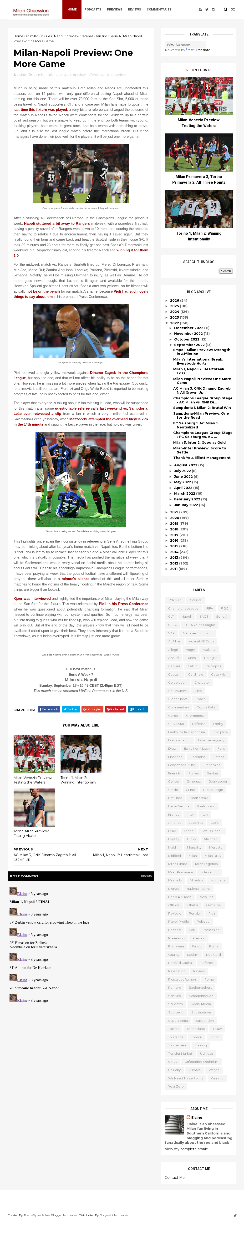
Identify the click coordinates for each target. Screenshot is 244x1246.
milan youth (210, 872)
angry (190, 649)
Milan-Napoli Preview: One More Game (202, 381)
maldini (173, 847)
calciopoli (213, 666)
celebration (177, 682)
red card (213, 954)
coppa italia (206, 707)
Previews (114, 9)
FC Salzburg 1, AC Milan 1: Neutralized (196, 425)
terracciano (196, 1029)
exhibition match (197, 748)
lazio (215, 822)
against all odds (201, 641)
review (199, 971)
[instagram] (213, 9)
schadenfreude (201, 996)
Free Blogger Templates (61, 1215)
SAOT (203, 616)
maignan (210, 839)
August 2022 (186, 465)
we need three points (185, 1078)
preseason (176, 938)
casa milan (219, 674)
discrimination (179, 740)
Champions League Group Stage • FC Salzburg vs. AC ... (203, 435)
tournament (177, 1045)
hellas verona (178, 806)
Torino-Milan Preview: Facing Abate (31, 833)
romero (174, 987)
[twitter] (206, 9)
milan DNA (213, 856)
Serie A (115, 36)
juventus (196, 822)
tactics (173, 1029)
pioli (211, 913)
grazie (173, 790)
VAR (171, 633)
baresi (191, 658)
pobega (203, 921)
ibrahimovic (206, 806)
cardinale (195, 674)
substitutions (201, 1012)
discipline (220, 732)
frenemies (211, 765)
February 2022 (187, 499)
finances (175, 757)
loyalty (173, 839)
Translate (203, 50)
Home (71, 9)
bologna (211, 658)
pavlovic (174, 913)
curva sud (176, 724)
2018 (174, 529)
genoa (173, 781)
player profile (178, 921)
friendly (174, 773)
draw (172, 748)
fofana (219, 757)
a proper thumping (198, 633)
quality (173, 954)
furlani (193, 773)
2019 (174, 523)
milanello (175, 880)
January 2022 (186, 505)
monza (173, 888)
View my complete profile (186, 1149)
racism (192, 954)
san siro (101, 36)
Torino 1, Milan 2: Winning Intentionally (78, 780)
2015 (174, 546)
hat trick (175, 798)
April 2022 (183, 488)
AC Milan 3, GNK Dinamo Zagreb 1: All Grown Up (202, 390)
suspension (205, 1020)
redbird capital (180, 963)
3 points (195, 600)
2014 (175, 552)
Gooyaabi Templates (114, 1215)
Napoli (59, 36)
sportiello (175, 1012)
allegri (173, 649)
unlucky (174, 1070)
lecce (189, 831)
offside (173, 905)
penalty (195, 913)
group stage (213, 790)
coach (200, 699)
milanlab (196, 880)
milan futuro (177, 864)
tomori (196, 1037)
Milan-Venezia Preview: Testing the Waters (33, 780)
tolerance (175, 1037)
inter (190, 814)
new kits (206, 897)
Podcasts (93, 9)
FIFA (209, 608)
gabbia (212, 773)
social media (201, 1004)
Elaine (196, 1117)
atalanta (209, 649)
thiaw (217, 1029)
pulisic (196, 946)
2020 (175, 518)
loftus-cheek (212, 831)
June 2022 (184, 476)
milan (193, 856)
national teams (198, 888)
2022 (175, 323)
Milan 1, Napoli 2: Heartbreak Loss (198, 371)
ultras (172, 1061)
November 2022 (189, 333)
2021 (174, 512)
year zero (176, 1086)
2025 (175, 306)
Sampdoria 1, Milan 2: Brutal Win (202, 408)
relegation (176, 971)
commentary (178, 707)
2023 (175, 317)
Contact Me (175, 1177)
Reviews (134, 9)
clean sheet (178, 699)
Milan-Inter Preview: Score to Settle (199, 450)
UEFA (172, 625)
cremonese (195, 715)
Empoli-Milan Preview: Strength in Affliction (201, 352)
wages (213, 1070)
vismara (194, 1070)
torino (214, 1037)
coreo (173, 715)
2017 (174, 535)
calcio (193, 666)
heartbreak (199, 798)
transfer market (180, 1053)
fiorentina (198, 757)
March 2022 (185, 493)
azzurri (173, 658)
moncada (218, 880)
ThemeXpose (32, 1215)
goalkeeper (217, 781)
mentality (194, 847)
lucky (191, 839)
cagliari (174, 666)
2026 (175, 300)
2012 (174, 563)
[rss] (200, 9)
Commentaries (159, 9)
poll (192, 930)
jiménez (174, 822)
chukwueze (177, 691)
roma (209, 979)
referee (87, 36)
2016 (174, 540)
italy (205, 814)
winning (217, 1078)
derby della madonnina (186, 732)
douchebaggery (211, 740)
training (201, 1045)
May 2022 (183, 482)
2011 (174, 569)
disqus (146, 876)
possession (211, 930)
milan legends (206, 864)
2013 (174, 557)
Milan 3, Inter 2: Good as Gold (199, 442)
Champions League (183, 608)
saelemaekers (200, 987)
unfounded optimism (201, 1061)
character (202, 682)
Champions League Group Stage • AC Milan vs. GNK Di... (203, 400)
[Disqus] (81, 945)
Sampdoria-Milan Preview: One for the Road (201, 415)
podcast (174, 930)
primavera (176, 946)
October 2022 (187, 339)
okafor (192, 905)
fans (221, 748)
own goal (213, 905)
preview (72, 36)
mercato (216, 847)
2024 (175, 312)
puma (213, 946)
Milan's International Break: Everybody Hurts (198, 361)
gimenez (194, 781)
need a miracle (180, 897)
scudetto (175, 1004)
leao (172, 831)
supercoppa (178, 1020)
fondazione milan (182, 765)
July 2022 (183, 471)
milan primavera (180, 872)
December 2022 (189, 328)
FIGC (224, 608)
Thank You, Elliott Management (202, 458)
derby (218, 724)
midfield (174, 856)
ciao (198, 691)
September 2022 (190, 345)
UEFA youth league (199, 625)
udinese (206, 1053)
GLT (171, 616)
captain (174, 674)
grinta (190, 790)
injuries (46, 36)
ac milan (32, 36)
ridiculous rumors (182, 979)
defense (198, 724)
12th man (174, 600)
